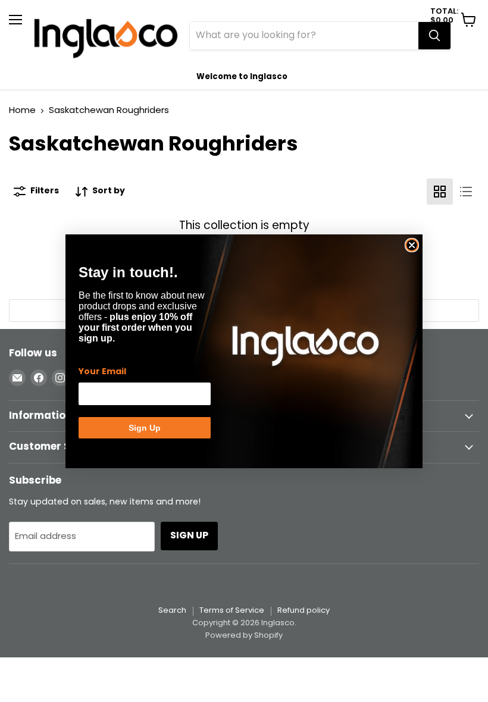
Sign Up (145, 428)
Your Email (102, 372)
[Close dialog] (412, 245)
